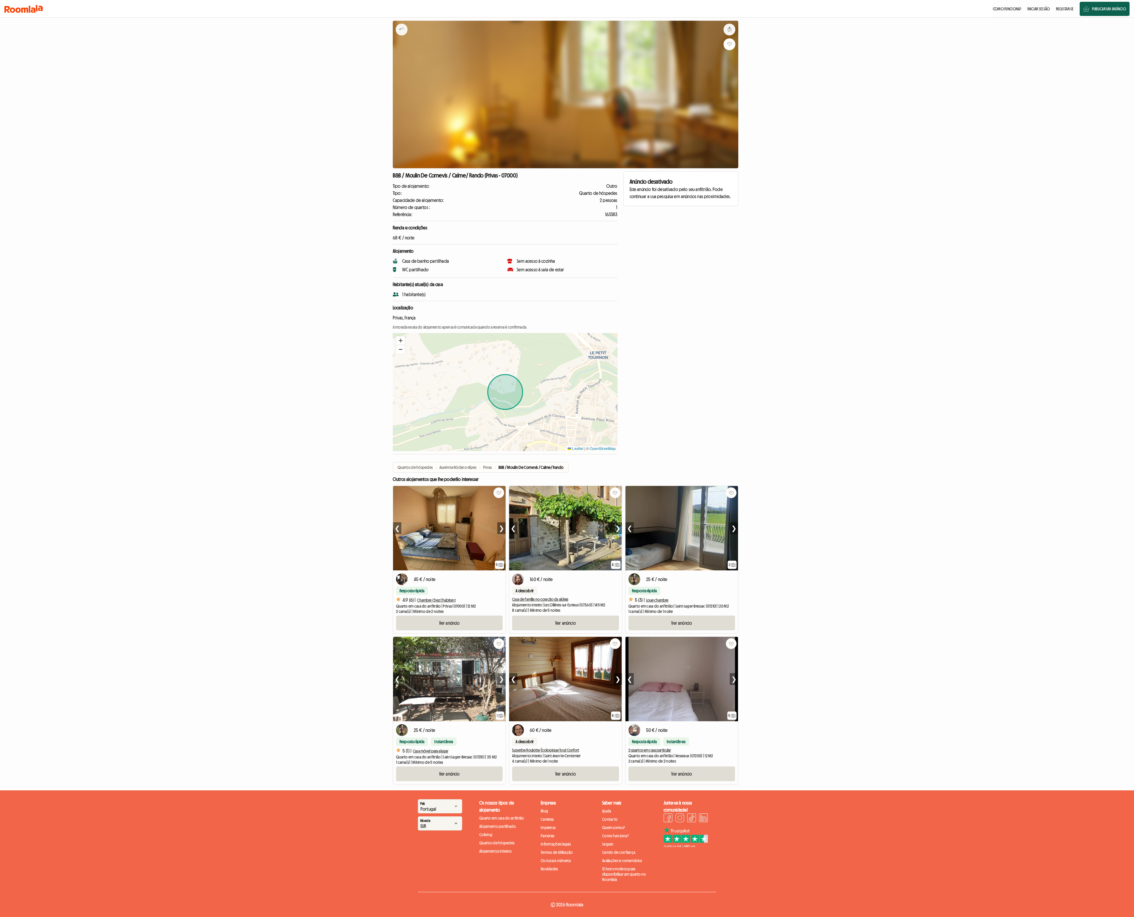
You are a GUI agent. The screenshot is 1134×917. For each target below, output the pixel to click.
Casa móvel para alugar (430, 751)
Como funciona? (615, 836)
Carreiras (547, 819)
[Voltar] (402, 37)
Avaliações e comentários (622, 861)
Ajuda (606, 811)
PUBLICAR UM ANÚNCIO (1109, 9)
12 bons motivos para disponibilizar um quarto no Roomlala (624, 874)
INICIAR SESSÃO (1038, 9)
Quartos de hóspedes (496, 843)
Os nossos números (556, 861)
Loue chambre (657, 600)
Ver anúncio (449, 623)
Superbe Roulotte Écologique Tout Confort (545, 750)
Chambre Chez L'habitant (436, 600)
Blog (544, 811)
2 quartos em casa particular (649, 750)
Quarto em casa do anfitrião (501, 818)
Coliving (485, 835)
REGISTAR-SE (1065, 9)
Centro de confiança (618, 852)
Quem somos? (613, 827)
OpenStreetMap (603, 448)
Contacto (609, 819)
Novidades (549, 869)
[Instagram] (679, 818)
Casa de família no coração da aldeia (540, 599)
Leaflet (577, 448)
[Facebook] (668, 818)
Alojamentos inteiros (495, 851)
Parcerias (548, 836)
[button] (400, 340)
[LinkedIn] (703, 818)
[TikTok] (691, 818)
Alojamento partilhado (497, 826)
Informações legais (556, 844)
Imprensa (548, 827)
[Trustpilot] (686, 845)
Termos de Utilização (557, 852)
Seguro (608, 844)
